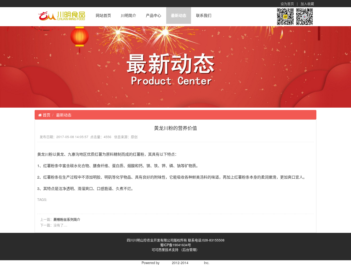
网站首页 (103, 15)
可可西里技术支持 (165, 249)
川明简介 (128, 15)
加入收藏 (307, 3)
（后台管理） (189, 249)
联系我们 (203, 15)
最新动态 (178, 15)
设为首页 (287, 3)
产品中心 (153, 15)
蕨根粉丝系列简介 (66, 219)
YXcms (165, 262)
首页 (46, 115)
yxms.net (196, 262)
